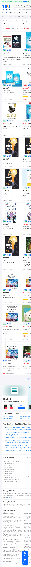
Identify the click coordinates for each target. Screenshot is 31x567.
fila (21, 505)
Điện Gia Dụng (7, 561)
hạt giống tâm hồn (8, 418)
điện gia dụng (17, 9)
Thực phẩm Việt (15, 529)
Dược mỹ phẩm (16, 558)
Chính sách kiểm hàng (8, 471)
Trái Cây (5, 527)
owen (28, 504)
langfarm (10, 505)
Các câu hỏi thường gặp (8, 463)
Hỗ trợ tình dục (15, 557)
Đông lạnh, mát (13, 530)
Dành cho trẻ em (10, 534)
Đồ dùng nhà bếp (7, 563)
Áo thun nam (27, 525)
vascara (5, 504)
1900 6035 (9, 497)
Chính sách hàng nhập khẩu (9, 477)
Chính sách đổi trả (7, 473)
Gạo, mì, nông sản (11, 531)
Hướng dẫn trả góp (7, 475)
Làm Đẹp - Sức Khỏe (9, 547)
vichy (18, 505)
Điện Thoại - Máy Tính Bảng (11, 539)
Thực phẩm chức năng (11, 550)
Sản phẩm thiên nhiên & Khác (11, 553)
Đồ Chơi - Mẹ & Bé (8, 513)
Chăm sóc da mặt (7, 549)
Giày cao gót (27, 537)
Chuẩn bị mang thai (10, 523)
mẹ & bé (28, 9)
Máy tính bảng (9, 544)
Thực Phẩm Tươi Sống (9, 525)
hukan (14, 505)
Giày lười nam (27, 546)
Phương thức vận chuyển (9, 469)
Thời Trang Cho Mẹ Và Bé (9, 515)
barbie (24, 504)
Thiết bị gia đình (16, 563)
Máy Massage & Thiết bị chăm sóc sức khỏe (12, 552)
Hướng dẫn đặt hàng (8, 467)
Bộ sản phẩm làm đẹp (12, 557)
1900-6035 (10, 460)
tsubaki (24, 505)
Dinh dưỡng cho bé (10, 519)
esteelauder (14, 504)
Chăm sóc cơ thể (10, 551)
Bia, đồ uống (8, 533)
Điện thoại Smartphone (8, 541)
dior (9, 504)
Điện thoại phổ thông (11, 543)
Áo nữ (25, 515)
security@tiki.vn (15, 481)
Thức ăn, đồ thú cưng (11, 535)
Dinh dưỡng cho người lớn (12, 520)
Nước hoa (8, 557)
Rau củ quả (8, 529)
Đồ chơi (18, 515)
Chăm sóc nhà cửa (12, 537)
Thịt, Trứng (10, 527)
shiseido (5, 505)
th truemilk (19, 504)
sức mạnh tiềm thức (8, 416)
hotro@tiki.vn (15, 479)
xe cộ (23, 9)
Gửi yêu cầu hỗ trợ (7, 465)
